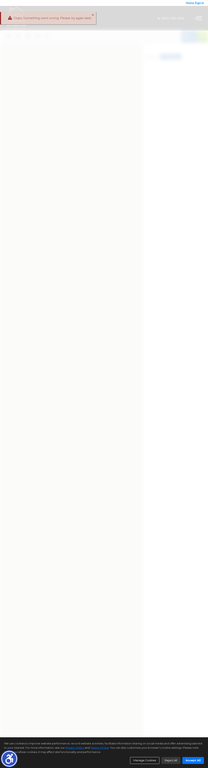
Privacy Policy (74, 747)
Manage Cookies (144, 760)
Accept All (193, 760)
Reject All (171, 760)
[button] (9, 759)
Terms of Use (99, 747)
